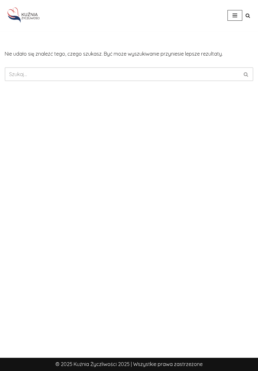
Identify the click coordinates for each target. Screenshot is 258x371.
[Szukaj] (247, 15)
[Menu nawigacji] (234, 15)
